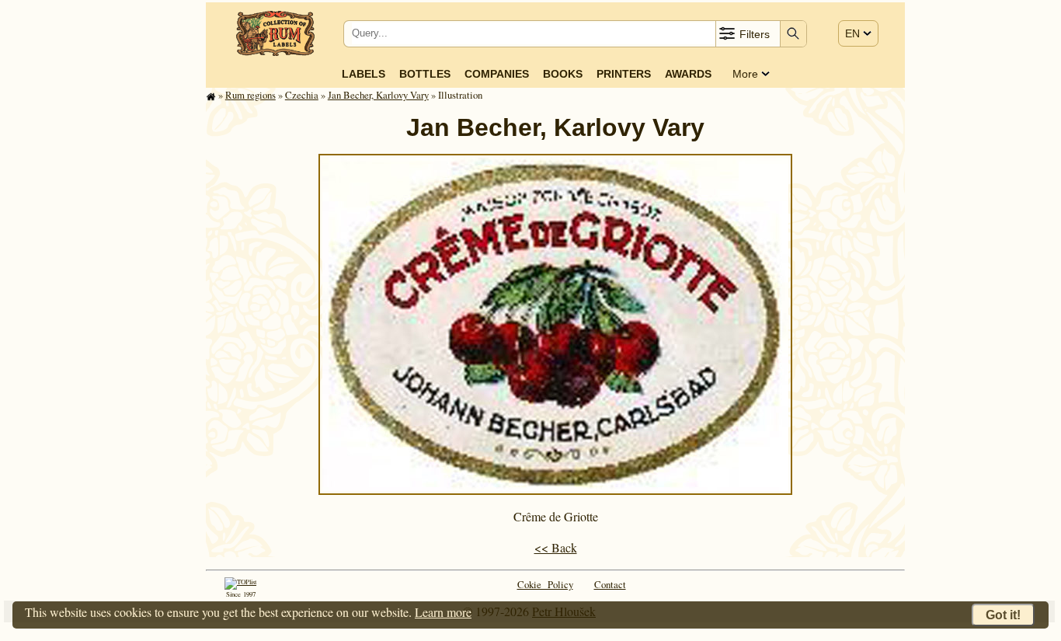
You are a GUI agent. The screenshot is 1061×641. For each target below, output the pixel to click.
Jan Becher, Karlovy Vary (378, 95)
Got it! (1003, 615)
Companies (496, 74)
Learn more (443, 612)
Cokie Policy (545, 584)
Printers (624, 74)
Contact (610, 584)
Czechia (301, 95)
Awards (688, 74)
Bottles (424, 74)
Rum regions (250, 95)
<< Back (555, 547)
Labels (363, 74)
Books (563, 74)
